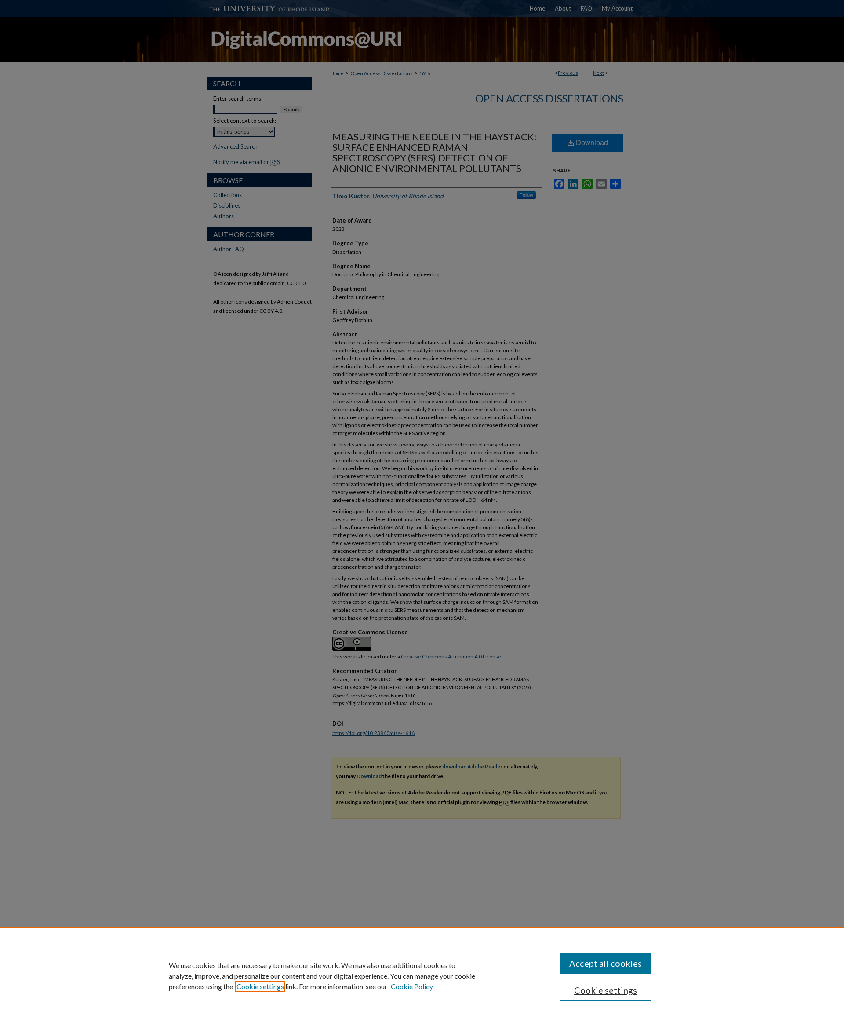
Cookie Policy (412, 986)
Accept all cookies (605, 963)
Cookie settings (260, 986)
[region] (422, 975)
